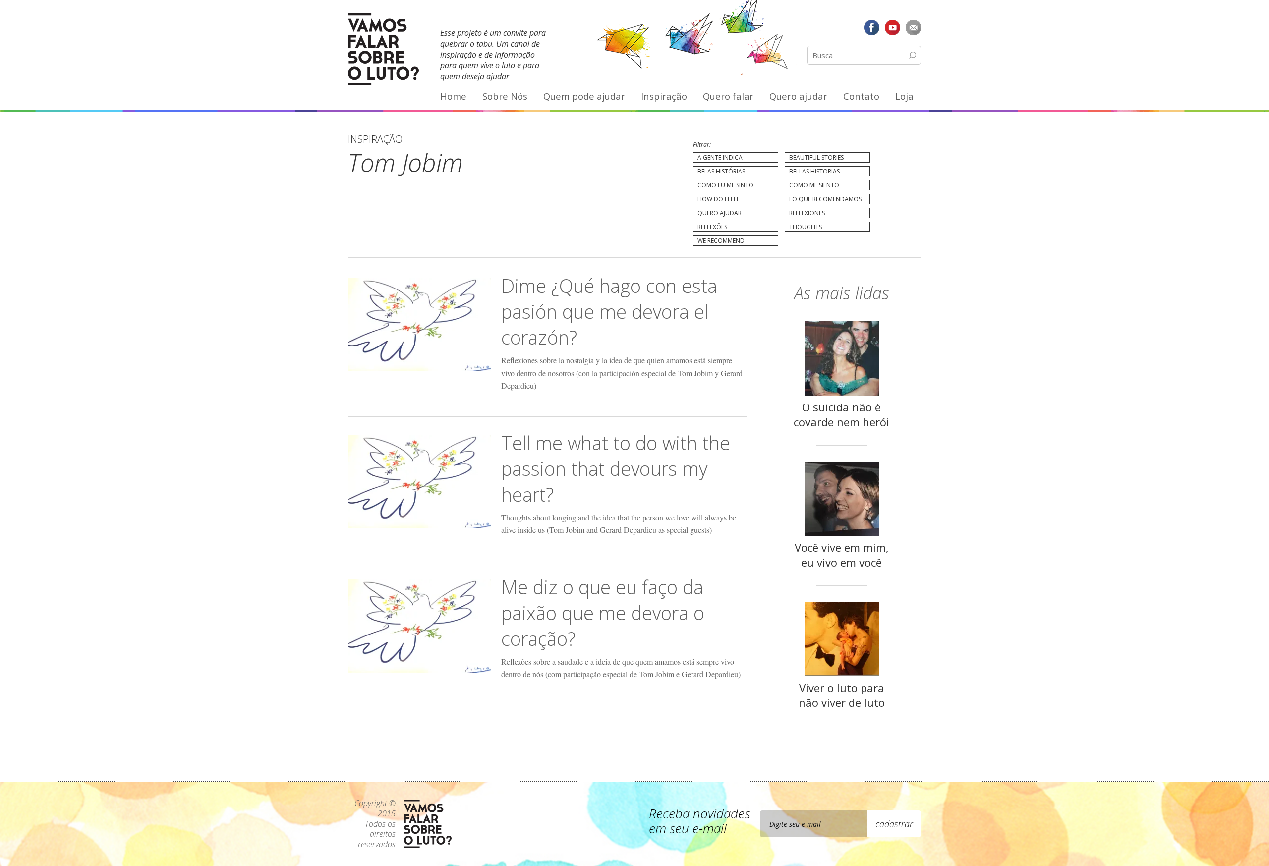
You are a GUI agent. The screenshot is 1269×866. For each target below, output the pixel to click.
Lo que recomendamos (825, 199)
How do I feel (718, 199)
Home (453, 96)
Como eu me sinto (725, 185)
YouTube (892, 27)
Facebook (872, 27)
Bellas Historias (814, 171)
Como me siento (814, 185)
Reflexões (712, 227)
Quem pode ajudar (584, 96)
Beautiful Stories (816, 157)
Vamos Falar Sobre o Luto (383, 49)
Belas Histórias (721, 171)
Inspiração (664, 96)
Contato (861, 96)
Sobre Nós (504, 96)
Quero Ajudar (719, 213)
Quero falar (728, 96)
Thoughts (805, 227)
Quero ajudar (798, 96)
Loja (904, 96)
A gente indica (720, 157)
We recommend (721, 240)
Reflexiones (807, 213)
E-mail (913, 27)
